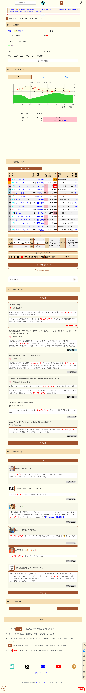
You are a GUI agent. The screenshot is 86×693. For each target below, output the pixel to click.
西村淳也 (40, 196)
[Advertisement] (43, 139)
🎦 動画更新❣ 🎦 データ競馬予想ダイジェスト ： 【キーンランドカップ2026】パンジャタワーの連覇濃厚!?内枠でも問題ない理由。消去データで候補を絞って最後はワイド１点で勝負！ (43, 10)
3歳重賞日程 (43, 61)
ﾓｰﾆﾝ (76, 189)
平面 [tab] (43, 77)
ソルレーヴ (20, 206)
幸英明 (39, 193)
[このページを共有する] (3, 688)
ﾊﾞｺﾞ (76, 223)
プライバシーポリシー (43, 673)
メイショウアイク (22, 196)
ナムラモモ (20, 193)
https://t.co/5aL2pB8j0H (54, 517)
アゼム (18, 213)
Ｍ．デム (40, 213)
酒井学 (39, 189)
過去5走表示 (25, 169)
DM (37, 682)
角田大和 (40, 226)
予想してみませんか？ (43, 270)
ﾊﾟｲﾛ (76, 196)
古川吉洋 (40, 186)
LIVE (81, 689)
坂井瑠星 (40, 210)
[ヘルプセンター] (74, 666)
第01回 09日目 (15, 31)
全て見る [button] (43, 298)
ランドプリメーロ (22, 203)
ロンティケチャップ (23, 216)
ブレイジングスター (23, 189)
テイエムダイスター (23, 226)
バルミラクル (20, 183)
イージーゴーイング (23, 223)
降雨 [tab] (66, 77)
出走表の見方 (15, 279)
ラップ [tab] (19, 77)
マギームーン (20, 210)
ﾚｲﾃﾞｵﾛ (77, 230)
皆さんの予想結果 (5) (43, 265)
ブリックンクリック (23, 220)
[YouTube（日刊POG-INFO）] (58, 666)
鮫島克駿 (40, 216)
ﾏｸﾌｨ (76, 183)
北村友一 (40, 199)
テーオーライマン (22, 186)
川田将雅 (40, 179)
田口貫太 (40, 220)
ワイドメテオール (22, 230)
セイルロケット (21, 199)
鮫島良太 (40, 183)
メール (45, 682)
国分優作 (40, 203)
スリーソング (20, 179)
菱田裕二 (40, 206)
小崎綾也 (40, 230)
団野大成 (40, 223)
